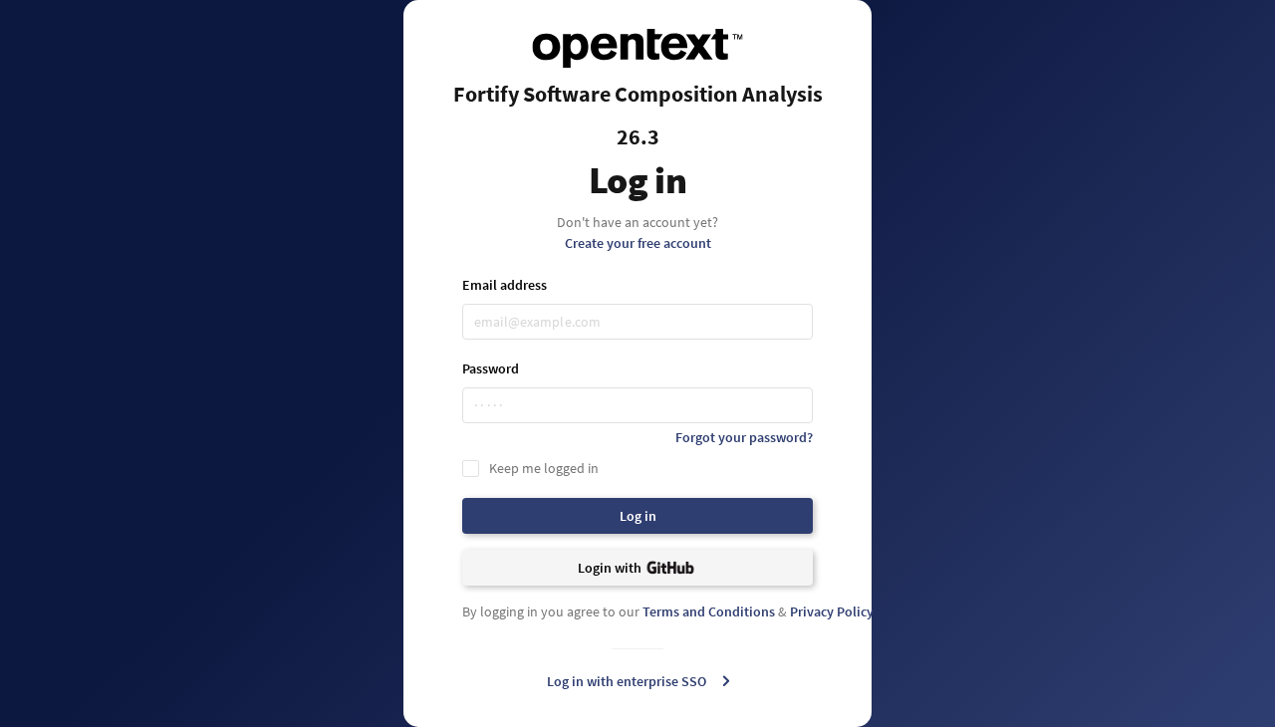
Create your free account (638, 243)
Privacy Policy (832, 611)
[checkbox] (637, 468)
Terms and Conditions (708, 611)
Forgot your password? (744, 437)
